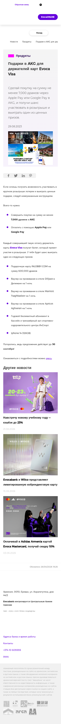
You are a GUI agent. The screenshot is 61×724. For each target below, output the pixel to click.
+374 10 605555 (12, 650)
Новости (14, 41)
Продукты (26, 41)
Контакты (8, 643)
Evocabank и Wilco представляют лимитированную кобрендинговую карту (30, 482)
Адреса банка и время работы (19, 636)
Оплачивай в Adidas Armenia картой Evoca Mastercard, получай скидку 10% (28, 544)
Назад (39, 33)
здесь (49, 358)
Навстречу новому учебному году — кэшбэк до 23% (27, 420)
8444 (6, 656)
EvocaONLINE (47, 17)
